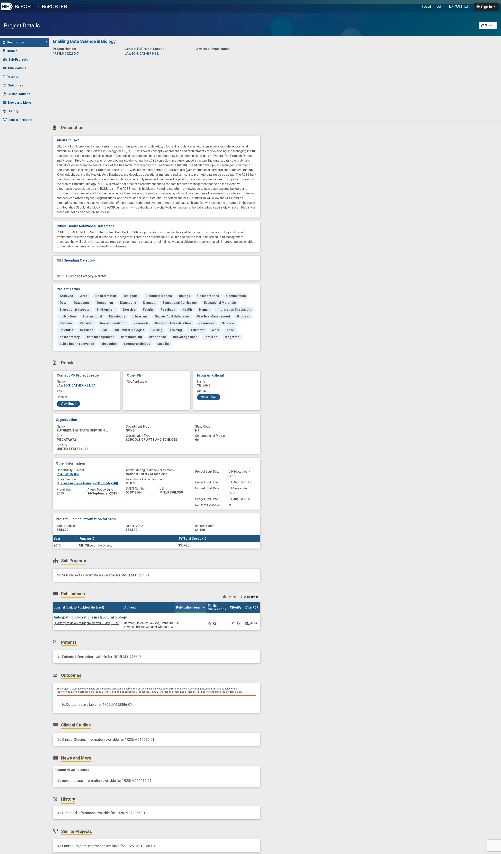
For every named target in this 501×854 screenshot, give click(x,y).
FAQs (427, 6)
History (13, 111)
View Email (68, 403)
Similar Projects (20, 120)
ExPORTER (459, 6)
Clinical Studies (19, 94)
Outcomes (15, 85)
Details (12, 51)
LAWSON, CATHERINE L (74, 385)
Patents (12, 77)
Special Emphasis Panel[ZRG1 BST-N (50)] (87, 483)
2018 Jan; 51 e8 (86, 623)
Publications (17, 68)
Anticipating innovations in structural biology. (91, 617)
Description (15, 42)
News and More (19, 102)
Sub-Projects (18, 59)
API (440, 6)
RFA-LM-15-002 (68, 474)
